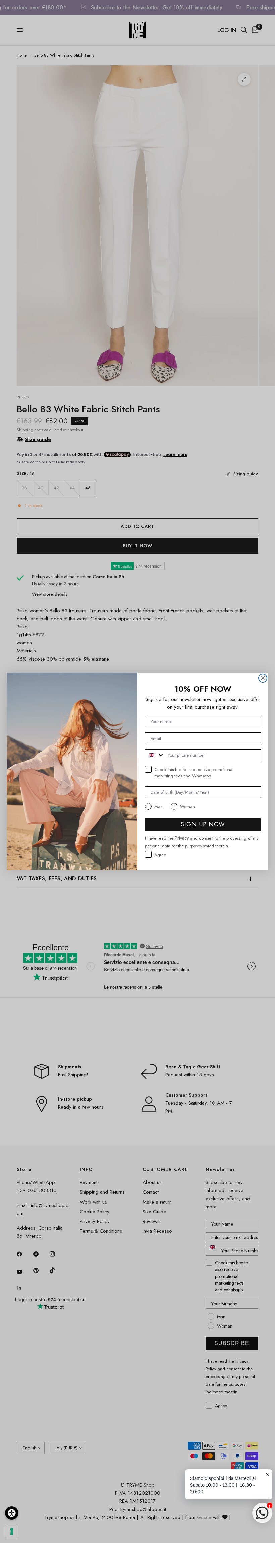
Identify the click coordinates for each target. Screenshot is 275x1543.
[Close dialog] (263, 678)
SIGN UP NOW (203, 824)
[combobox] (154, 755)
